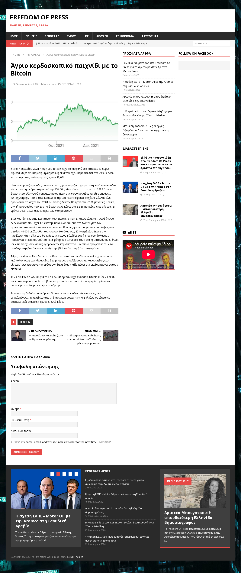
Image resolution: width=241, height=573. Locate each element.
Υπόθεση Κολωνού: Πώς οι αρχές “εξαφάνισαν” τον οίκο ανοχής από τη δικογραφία (146, 130)
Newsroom (49, 84)
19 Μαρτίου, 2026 (152, 194)
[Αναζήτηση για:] (211, 43)
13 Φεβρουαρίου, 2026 (154, 220)
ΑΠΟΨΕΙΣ (102, 36)
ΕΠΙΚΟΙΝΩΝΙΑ (125, 36)
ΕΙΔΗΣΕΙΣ (31, 36)
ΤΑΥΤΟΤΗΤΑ (150, 36)
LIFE (86, 36)
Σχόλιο (15, 380)
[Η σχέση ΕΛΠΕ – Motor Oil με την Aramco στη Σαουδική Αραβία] (130, 187)
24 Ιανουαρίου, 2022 (27, 84)
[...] (47, 540)
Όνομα (15, 409)
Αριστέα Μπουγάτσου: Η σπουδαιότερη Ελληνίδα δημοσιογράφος (156, 211)
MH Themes (76, 556)
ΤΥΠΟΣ (71, 36)
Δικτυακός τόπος (21, 431)
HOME (14, 36)
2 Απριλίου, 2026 (151, 172)
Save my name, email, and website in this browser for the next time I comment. (62, 442)
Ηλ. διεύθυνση (20, 420)
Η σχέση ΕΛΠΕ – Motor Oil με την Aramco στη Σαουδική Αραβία (155, 186)
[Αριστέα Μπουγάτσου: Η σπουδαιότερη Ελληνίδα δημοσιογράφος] (130, 209)
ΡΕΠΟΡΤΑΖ (52, 36)
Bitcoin (25, 322)
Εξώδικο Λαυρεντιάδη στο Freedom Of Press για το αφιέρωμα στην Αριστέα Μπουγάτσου (146, 67)
